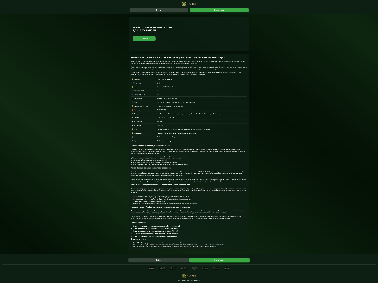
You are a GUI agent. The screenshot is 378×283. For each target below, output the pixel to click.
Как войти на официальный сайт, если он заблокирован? (155, 234)
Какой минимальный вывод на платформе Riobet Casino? (156, 228)
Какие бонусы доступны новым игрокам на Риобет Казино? (156, 226)
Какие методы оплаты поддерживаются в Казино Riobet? (155, 231)
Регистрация (219, 10)
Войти (158, 10)
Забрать (144, 38)
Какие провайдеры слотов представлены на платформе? (155, 236)
